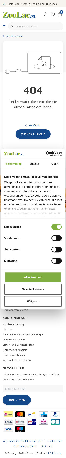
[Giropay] (31, 422)
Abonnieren (16, 399)
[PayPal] (55, 414)
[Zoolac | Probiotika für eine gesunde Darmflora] (19, 14)
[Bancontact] (31, 414)
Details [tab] (34, 163)
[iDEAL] (8, 414)
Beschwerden (54, 441)
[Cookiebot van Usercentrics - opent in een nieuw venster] (46, 153)
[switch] (56, 238)
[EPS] (43, 422)
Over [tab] (54, 163)
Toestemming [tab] (13, 163)
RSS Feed (46, 446)
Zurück (33, 125)
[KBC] (43, 414)
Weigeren (33, 301)
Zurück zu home (33, 134)
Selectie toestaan (33, 289)
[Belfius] (20, 422)
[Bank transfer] (8, 422)
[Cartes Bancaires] (55, 422)
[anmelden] (45, 14)
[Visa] (8, 429)
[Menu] (4, 26)
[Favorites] (52, 14)
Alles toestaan (33, 277)
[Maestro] (20, 429)
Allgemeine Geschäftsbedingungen (22, 441)
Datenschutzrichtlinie (25, 446)
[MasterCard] (20, 414)
